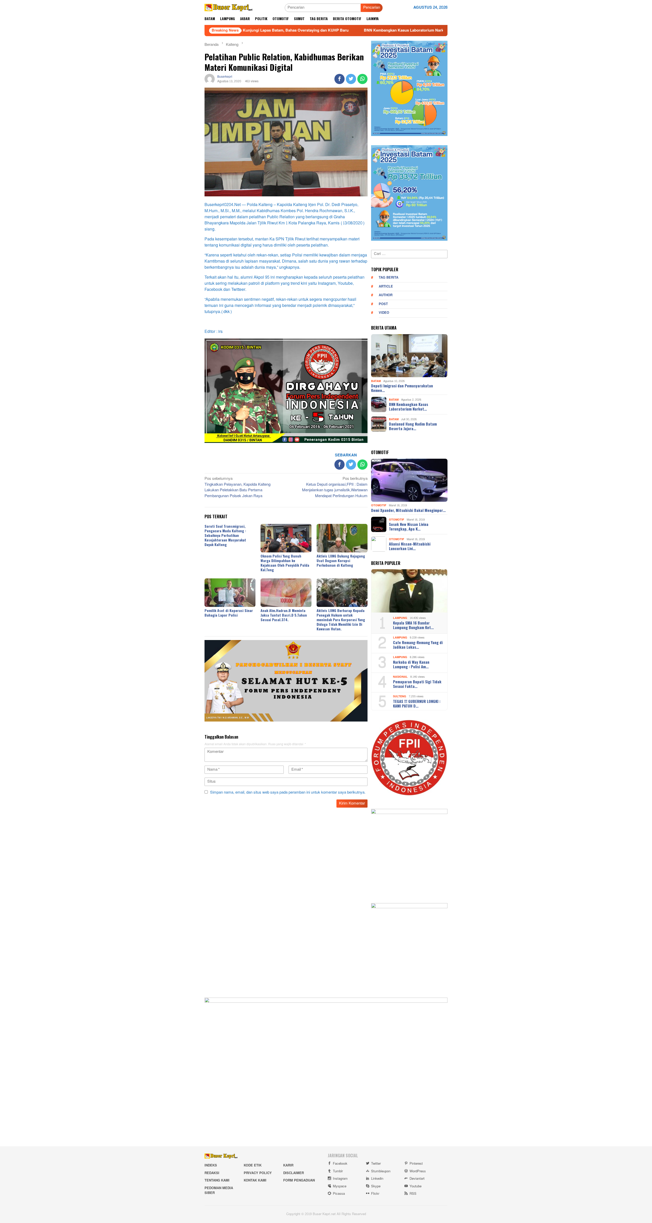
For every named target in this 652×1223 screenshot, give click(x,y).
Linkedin (377, 1179)
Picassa (339, 1194)
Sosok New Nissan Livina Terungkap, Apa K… (408, 526)
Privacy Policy (258, 1173)
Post (383, 304)
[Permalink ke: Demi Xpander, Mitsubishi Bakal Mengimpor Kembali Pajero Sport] (409, 480)
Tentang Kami (217, 1180)
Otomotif (378, 505)
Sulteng (399, 696)
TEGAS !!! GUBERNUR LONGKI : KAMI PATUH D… (416, 703)
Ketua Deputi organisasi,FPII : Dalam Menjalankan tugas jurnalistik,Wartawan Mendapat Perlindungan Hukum (335, 487)
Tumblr (338, 1171)
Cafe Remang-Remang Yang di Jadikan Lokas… (418, 644)
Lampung (400, 618)
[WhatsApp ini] (362, 79)
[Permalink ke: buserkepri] (210, 80)
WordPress (418, 1171)
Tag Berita (388, 278)
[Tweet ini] (351, 79)
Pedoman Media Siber (219, 1190)
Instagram (340, 1179)
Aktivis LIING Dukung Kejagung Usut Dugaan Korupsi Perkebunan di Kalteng (341, 560)
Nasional (400, 676)
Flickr (375, 1194)
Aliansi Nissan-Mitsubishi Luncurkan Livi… (409, 546)
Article (386, 286)
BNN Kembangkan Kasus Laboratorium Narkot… (408, 406)
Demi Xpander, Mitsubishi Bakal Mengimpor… (408, 510)
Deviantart (417, 1179)
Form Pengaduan (299, 1180)
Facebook (340, 1164)
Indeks (211, 1165)
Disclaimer (293, 1173)
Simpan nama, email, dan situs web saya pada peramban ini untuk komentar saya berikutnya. (287, 792)
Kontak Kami (255, 1180)
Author (385, 295)
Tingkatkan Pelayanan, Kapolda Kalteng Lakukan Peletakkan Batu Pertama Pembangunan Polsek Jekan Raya (237, 487)
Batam (376, 380)
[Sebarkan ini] (339, 79)
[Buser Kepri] (229, 8)
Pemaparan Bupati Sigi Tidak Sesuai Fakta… (417, 683)
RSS (413, 1194)
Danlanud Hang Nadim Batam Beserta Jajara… (413, 426)
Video (384, 313)
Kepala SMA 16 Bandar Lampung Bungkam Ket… (413, 625)
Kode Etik (253, 1165)
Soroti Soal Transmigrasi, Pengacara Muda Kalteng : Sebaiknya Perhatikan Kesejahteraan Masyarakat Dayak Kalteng (225, 535)
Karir (288, 1165)
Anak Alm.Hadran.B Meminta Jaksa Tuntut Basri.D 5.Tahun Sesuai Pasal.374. (284, 615)
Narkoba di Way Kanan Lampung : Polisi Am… (411, 664)
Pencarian (371, 7)
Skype (376, 1186)
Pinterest (416, 1164)
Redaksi (212, 1173)
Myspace (339, 1186)
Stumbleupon (380, 1171)
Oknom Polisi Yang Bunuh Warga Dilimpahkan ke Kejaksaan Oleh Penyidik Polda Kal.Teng (285, 562)
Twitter (376, 1164)
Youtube (416, 1186)
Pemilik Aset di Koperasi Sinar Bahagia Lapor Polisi (229, 613)
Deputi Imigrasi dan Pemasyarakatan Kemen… (402, 387)
